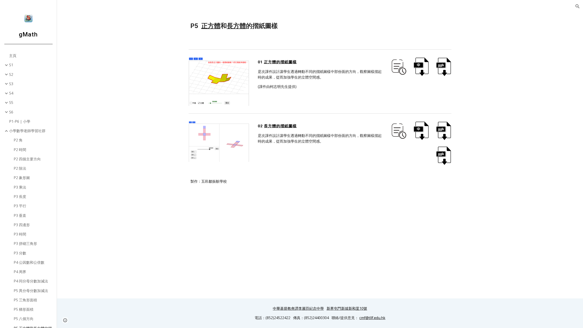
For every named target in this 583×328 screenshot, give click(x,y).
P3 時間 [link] (20, 234)
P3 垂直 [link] (20, 215)
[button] (577, 6)
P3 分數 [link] (20, 253)
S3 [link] (11, 83)
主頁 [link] (12, 55)
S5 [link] (11, 102)
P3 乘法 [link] (20, 187)
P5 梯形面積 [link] (23, 309)
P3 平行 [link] (20, 205)
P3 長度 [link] (20, 196)
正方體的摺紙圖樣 (280, 62)
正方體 (210, 26)
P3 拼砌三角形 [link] (25, 243)
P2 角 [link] (18, 140)
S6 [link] (11, 112)
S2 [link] (11, 74)
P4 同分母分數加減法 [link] (31, 281)
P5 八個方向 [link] (23, 318)
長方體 (236, 26)
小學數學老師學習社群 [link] (27, 130)
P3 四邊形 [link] (22, 224)
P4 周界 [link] (20, 271)
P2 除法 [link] (20, 168)
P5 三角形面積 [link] (25, 299)
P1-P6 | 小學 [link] (19, 121)
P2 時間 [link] (20, 149)
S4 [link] (11, 93)
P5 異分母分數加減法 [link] (31, 290)
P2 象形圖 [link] (22, 177)
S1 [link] (11, 64)
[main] (320, 26)
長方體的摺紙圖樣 (280, 126)
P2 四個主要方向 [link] (27, 158)
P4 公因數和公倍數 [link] (29, 262)
